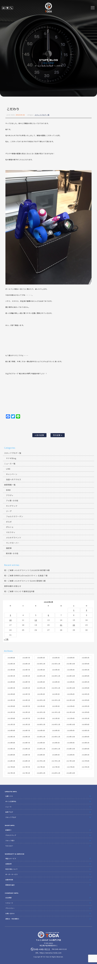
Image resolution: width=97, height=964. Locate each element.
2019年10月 (71, 737)
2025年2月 (11, 676)
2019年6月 (41, 743)
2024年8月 (11, 682)
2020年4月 (70, 730)
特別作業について (11, 869)
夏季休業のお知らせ (12, 586)
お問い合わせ (10, 913)
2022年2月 (11, 712)
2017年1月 (26, 773)
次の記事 (57, 435)
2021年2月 (11, 724)
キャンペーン (11, 474)
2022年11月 (56, 700)
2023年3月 (85, 694)
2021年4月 (70, 718)
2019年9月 (85, 737)
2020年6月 (41, 730)
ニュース (8, 807)
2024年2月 (11, 688)
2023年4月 (70, 694)
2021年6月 (41, 718)
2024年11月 (56, 676)
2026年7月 (26, 658)
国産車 (9, 548)
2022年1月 (26, 712)
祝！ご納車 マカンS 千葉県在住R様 (19, 591)
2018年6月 (41, 755)
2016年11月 (56, 773)
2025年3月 (85, 670)
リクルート (9, 903)
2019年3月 (85, 743)
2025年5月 (56, 670)
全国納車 (8, 864)
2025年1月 (26, 676)
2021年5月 (56, 718)
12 (36, 620)
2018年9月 (85, 749)
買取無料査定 (10, 885)
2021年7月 (26, 718)
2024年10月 (71, 676)
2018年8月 (11, 755)
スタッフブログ (47, 66)
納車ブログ (9, 812)
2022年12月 (41, 700)
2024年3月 (85, 682)
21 (61, 625)
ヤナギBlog (11, 458)
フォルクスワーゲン (14, 516)
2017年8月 (11, 767)
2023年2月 (11, 700)
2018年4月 (70, 755)
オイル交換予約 (10, 801)
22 (74, 625)
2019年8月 (11, 743)
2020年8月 (11, 730)
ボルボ (9, 521)
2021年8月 (11, 718)
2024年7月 (26, 682)
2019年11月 (56, 737)
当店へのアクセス (13, 479)
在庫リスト (3, 8)
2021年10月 (71, 712)
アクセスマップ (10, 835)
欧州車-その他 (12, 553)
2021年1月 (26, 724)
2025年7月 (26, 670)
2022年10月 (71, 700)
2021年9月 (85, 712)
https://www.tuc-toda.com (51, 953)
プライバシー (10, 908)
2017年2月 (11, 773)
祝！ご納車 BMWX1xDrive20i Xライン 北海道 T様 (25, 575)
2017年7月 (26, 767)
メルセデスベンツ (13, 537)
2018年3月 (85, 755)
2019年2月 (11, 749)
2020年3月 (85, 730)
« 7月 (6, 639)
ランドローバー (12, 543)
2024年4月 (70, 682)
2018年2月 (11, 761)
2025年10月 (71, 664)
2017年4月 (70, 767)
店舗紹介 (8, 830)
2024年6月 (41, 682)
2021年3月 (85, 718)
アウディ (10, 495)
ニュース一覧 (9, 463)
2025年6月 (41, 670)
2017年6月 (41, 767)
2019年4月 (70, 743)
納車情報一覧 (10, 484)
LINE (7, 8)
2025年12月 (41, 664)
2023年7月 (26, 694)
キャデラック (11, 506)
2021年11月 (56, 712)
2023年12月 (41, 688)
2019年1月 (26, 749)
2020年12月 (41, 724)
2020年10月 (71, 724)
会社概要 (8, 898)
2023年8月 (11, 694)
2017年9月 (85, 761)
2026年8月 (11, 658)
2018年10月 (71, 749)
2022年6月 (41, 706)
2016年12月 (41, 773)
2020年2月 (11, 737)
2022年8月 (11, 706)
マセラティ (10, 532)
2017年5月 (56, 767)
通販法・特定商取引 (12, 919)
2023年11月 (56, 688)
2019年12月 (41, 737)
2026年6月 (41, 658)
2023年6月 (41, 694)
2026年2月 (11, 664)
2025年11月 (56, 664)
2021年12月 (41, 712)
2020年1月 (26, 737)
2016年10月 (71, 773)
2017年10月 (71, 761)
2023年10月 (71, 688)
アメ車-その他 (12, 500)
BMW (8, 490)
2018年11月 (56, 749)
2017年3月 (85, 767)
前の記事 (40, 435)
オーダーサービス (11, 874)
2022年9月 (85, 700)
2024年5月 (56, 682)
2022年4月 (70, 706)
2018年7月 (26, 755)
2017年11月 (56, 761)
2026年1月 (26, 664)
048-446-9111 (11, 8)
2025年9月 (85, 664)
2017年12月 (41, 761)
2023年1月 (26, 700)
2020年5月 (56, 730)
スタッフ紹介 (10, 840)
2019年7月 (26, 743)
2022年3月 (85, 706)
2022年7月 (26, 706)
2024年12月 (41, 676)
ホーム (37, 66)
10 (10, 620)
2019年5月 (56, 743)
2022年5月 (56, 706)
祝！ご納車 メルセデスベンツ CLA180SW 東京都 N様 (27, 570)
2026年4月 (70, 658)
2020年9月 (85, 724)
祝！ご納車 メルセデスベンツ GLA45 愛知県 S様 (25, 581)
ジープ (9, 511)
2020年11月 (56, 724)
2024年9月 (85, 676)
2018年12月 (41, 749)
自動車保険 (9, 880)
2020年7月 (26, 730)
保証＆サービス (10, 858)
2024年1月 (26, 688)
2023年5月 (56, 694)
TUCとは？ (9, 846)
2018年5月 (56, 755)
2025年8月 (11, 670)
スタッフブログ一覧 (42, 115)
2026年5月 (56, 658)
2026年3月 (85, 658)
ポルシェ (10, 527)
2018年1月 (26, 761)
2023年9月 (85, 688)
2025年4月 (70, 670)
